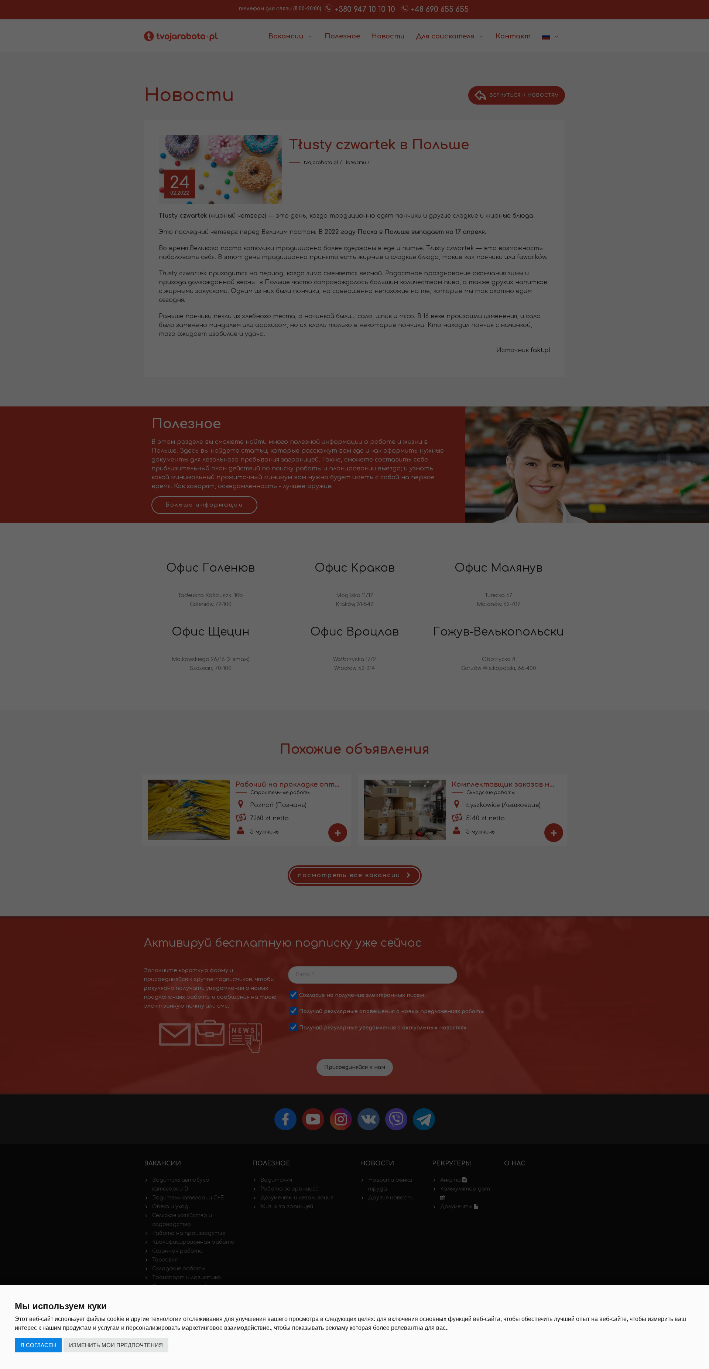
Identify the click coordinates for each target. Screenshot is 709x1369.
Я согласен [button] (38, 1345)
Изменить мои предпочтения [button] (116, 1345)
